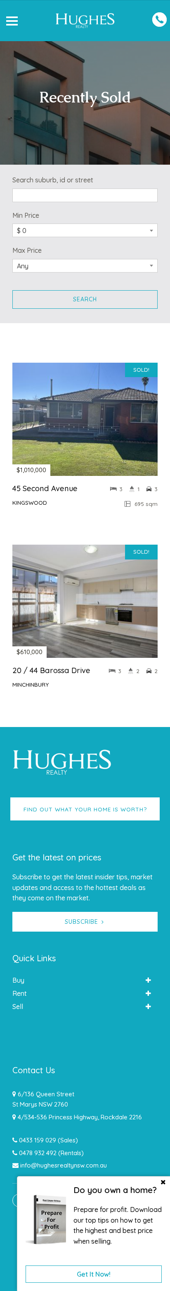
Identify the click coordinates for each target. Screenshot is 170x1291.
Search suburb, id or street (52, 180)
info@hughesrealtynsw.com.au (63, 1165)
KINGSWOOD (29, 502)
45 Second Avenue (45, 488)
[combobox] (85, 230)
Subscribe (81, 921)
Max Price (27, 250)
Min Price (25, 215)
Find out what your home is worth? (85, 809)
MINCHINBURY (30, 684)
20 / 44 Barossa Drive (51, 670)
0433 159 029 (37, 1140)
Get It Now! (94, 1274)
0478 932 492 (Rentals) (51, 1153)
